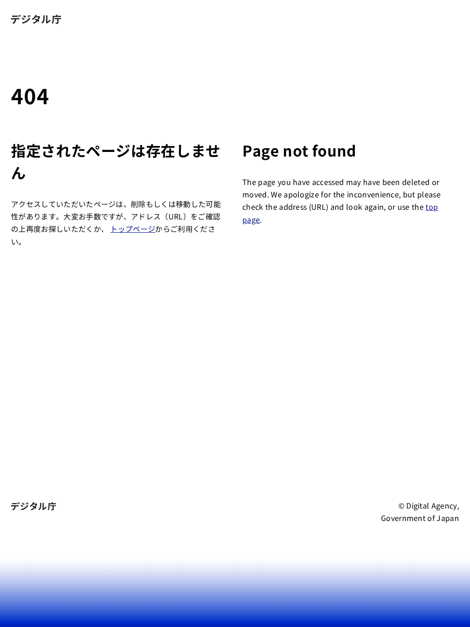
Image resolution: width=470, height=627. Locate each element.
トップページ (132, 228)
